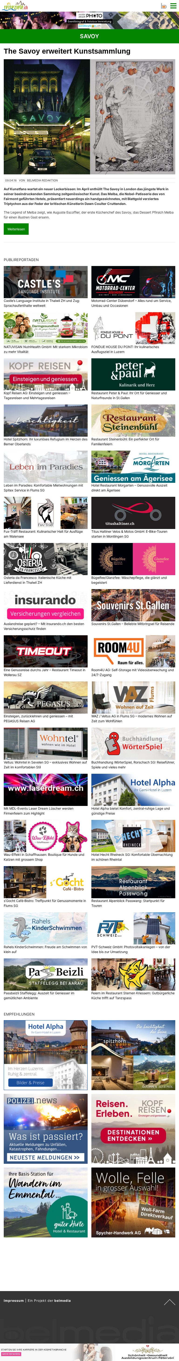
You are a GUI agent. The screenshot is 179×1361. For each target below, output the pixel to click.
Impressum (14, 1300)
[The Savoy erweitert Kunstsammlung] (89, 116)
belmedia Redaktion (42, 180)
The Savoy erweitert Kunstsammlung (67, 51)
